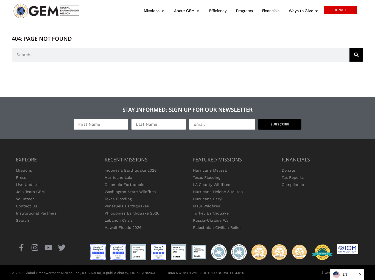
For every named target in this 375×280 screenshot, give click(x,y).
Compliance (293, 184)
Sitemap (328, 272)
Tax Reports (293, 177)
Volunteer (25, 199)
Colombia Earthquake (125, 184)
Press (21, 177)
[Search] (356, 55)
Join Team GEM (30, 192)
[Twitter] (62, 247)
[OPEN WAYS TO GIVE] (316, 11)
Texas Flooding (118, 199)
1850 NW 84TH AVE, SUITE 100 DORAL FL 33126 (206, 273)
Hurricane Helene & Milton (218, 192)
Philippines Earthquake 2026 (132, 213)
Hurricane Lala (118, 177)
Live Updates (28, 184)
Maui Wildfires (206, 206)
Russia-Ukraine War (211, 220)
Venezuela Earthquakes (127, 206)
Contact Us (26, 206)
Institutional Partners (36, 213)
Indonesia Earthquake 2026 (131, 170)
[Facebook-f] (21, 247)
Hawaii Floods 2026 (123, 227)
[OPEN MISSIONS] (163, 11)
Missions (24, 170)
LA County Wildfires (211, 184)
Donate (288, 170)
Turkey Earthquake (211, 213)
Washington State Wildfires (130, 192)
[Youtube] (48, 247)
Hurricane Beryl (207, 199)
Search (22, 220)
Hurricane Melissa (210, 170)
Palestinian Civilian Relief (217, 227)
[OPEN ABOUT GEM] (198, 11)
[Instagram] (34, 247)
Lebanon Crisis (119, 220)
